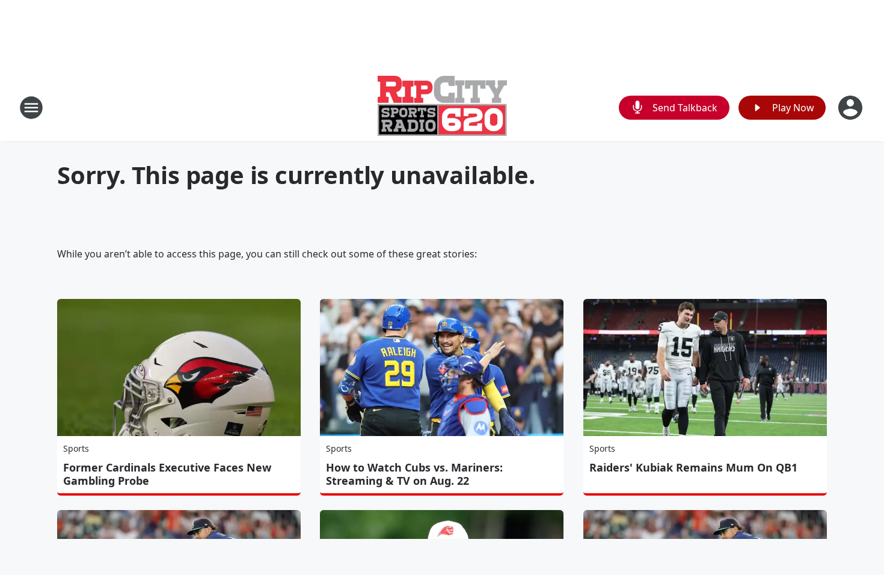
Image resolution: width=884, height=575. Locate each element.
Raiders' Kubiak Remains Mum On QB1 (693, 467)
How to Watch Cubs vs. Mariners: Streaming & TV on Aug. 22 (414, 474)
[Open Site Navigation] (31, 108)
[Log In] (851, 108)
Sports (76, 448)
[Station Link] (442, 107)
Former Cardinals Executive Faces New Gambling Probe (167, 474)
